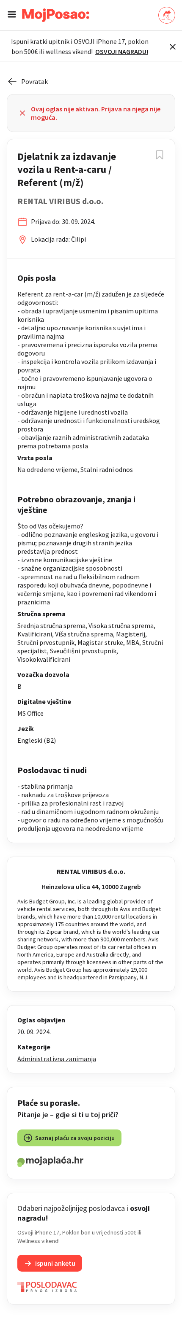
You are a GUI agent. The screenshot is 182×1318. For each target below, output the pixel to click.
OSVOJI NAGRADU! (121, 51)
